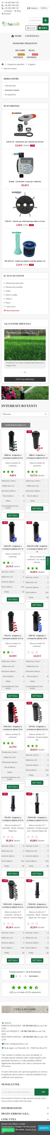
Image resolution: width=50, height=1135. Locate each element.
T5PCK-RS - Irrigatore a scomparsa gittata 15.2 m (12, 905)
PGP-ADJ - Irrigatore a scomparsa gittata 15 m (12, 728)
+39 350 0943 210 (11, 3)
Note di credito (11, 295)
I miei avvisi (10, 307)
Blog (18, 11)
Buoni (8, 303)
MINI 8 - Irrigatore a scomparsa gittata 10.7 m (37, 456)
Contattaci (8, 11)
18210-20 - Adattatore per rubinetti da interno (24, 142)
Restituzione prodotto (14, 287)
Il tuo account (14, 275)
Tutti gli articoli (25, 379)
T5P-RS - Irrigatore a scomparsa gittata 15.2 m (37, 728)
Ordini (8, 291)
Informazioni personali (14, 283)
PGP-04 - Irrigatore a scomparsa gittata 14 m (37, 637)
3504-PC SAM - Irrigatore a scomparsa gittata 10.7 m (37, 549)
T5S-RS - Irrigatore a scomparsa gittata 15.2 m (12, 819)
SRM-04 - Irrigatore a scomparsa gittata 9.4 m (13, 456)
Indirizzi (9, 299)
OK (43, 1092)
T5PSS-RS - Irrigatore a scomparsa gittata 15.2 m (37, 819)
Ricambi (7, 14)
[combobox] (38, 20)
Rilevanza (7, 414)
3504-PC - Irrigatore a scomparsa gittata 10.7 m (12, 547)
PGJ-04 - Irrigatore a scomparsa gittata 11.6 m (12, 637)
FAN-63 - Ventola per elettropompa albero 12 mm (25, 221)
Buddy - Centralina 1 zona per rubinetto (25, 182)
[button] (22, 372)
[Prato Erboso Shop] (10, 24)
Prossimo (34, 976)
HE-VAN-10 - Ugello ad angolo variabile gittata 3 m (25, 261)
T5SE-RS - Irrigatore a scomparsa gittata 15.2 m (37, 905)
